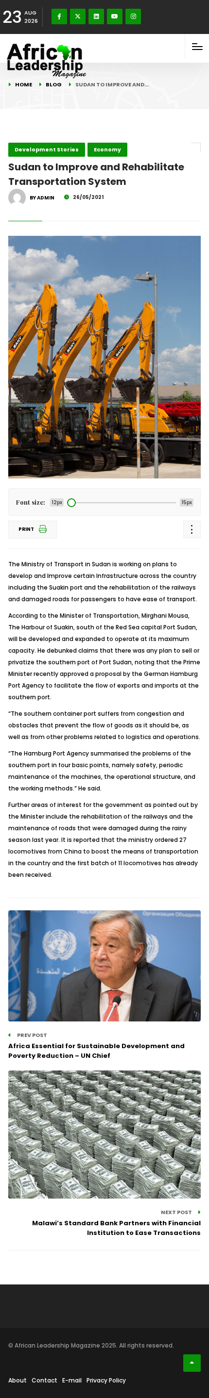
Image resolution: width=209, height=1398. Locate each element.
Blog (54, 84)
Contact (44, 1380)
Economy (107, 149)
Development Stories (47, 149)
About (17, 1380)
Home (23, 84)
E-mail (72, 1380)
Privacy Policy (106, 1380)
